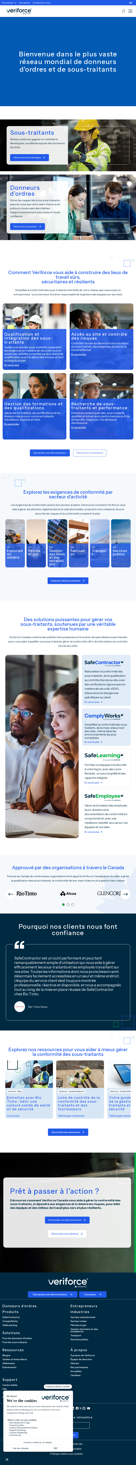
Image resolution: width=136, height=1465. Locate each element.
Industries (80, 1312)
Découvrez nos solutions (90, 452)
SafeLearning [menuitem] (9, 1325)
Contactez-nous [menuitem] (41, 2)
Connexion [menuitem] (8, 2)
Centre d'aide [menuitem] (9, 1385)
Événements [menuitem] (9, 1367)
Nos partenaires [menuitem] (79, 1367)
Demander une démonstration (49, 452)
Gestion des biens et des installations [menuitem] (84, 1330)
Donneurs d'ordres (19, 1306)
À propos (78, 1350)
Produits (10, 1312)
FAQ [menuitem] (4, 1389)
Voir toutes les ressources (65, 1132)
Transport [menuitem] (75, 1335)
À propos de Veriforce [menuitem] (82, 1355)
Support (10, 1379)
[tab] (63, 904)
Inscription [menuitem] (24, 2)
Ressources (13, 1350)
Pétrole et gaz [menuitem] (78, 1325)
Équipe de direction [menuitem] (81, 1359)
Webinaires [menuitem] (8, 1363)
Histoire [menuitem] (74, 1363)
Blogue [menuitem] (6, 1355)
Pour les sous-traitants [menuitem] (14, 1342)
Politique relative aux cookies (66, 1454)
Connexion (90, 1294)
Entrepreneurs (84, 1306)
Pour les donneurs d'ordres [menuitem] (17, 1338)
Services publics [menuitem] (79, 1339)
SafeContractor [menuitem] (11, 1317)
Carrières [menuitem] (75, 1375)
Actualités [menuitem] (76, 1371)
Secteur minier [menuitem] (78, 1321)
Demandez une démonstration (50, 1294)
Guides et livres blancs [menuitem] (14, 1359)
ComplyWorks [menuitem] (10, 1321)
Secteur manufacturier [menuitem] (83, 1317)
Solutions (11, 1333)
